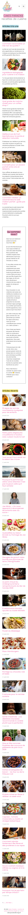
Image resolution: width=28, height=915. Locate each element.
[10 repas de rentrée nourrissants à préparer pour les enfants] (14, 405)
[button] (19, 6)
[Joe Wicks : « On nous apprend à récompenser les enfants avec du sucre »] (14, 503)
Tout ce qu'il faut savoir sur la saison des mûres (14, 458)
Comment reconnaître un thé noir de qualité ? (13, 45)
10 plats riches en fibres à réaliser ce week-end (13, 795)
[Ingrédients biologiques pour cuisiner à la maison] (14, 69)
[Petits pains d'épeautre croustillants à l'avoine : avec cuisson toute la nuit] (14, 429)
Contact (21, 911)
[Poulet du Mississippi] (14, 628)
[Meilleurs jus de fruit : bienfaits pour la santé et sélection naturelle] (14, 131)
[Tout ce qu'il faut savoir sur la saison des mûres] (14, 454)
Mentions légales (13, 911)
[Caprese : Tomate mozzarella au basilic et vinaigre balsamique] (14, 813)
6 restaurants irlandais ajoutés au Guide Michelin (13, 609)
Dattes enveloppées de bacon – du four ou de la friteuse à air (13, 772)
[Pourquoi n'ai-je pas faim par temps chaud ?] (14, 887)
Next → (11, 902)
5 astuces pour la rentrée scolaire (13, 695)
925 (7, 902)
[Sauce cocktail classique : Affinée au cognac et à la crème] (14, 863)
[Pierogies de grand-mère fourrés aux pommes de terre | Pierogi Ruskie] (14, 554)
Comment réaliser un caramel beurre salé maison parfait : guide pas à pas (13, 200)
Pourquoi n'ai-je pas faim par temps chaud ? (13, 891)
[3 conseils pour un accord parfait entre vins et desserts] (14, 161)
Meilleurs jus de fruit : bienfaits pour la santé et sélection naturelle (13, 136)
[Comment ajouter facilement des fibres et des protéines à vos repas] (14, 838)
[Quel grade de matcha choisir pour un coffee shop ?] (14, 98)
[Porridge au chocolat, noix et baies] (14, 668)
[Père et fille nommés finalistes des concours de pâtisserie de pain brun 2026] (14, 740)
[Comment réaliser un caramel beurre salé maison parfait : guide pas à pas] (14, 194)
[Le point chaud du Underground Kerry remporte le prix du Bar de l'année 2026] (14, 579)
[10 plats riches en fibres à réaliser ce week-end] (14, 791)
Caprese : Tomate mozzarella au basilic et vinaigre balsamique (12, 819)
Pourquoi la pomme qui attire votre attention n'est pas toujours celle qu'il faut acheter (13, 483)
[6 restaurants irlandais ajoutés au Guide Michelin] (14, 605)
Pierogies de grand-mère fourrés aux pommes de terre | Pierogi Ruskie (13, 559)
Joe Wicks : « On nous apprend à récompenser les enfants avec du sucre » (13, 509)
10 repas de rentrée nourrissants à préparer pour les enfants (12, 410)
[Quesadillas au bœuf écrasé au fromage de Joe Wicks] (14, 529)
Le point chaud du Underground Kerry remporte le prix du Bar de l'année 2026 (13, 585)
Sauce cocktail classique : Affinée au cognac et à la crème (13, 868)
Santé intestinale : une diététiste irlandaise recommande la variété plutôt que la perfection (12, 720)
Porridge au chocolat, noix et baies (13, 673)
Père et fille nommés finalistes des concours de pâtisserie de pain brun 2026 (13, 746)
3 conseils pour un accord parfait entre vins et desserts (13, 167)
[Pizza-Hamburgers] (14, 648)
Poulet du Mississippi (11, 631)
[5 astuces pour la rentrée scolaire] (14, 691)
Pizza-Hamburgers (10, 651)
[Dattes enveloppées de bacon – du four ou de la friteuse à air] (14, 766)
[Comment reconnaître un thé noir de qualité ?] (14, 40)
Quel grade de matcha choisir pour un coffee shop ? (12, 103)
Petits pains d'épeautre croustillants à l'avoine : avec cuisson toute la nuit (13, 435)
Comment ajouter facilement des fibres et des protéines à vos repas (13, 843)
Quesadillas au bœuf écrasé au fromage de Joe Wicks (14, 535)
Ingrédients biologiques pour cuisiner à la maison (13, 73)
